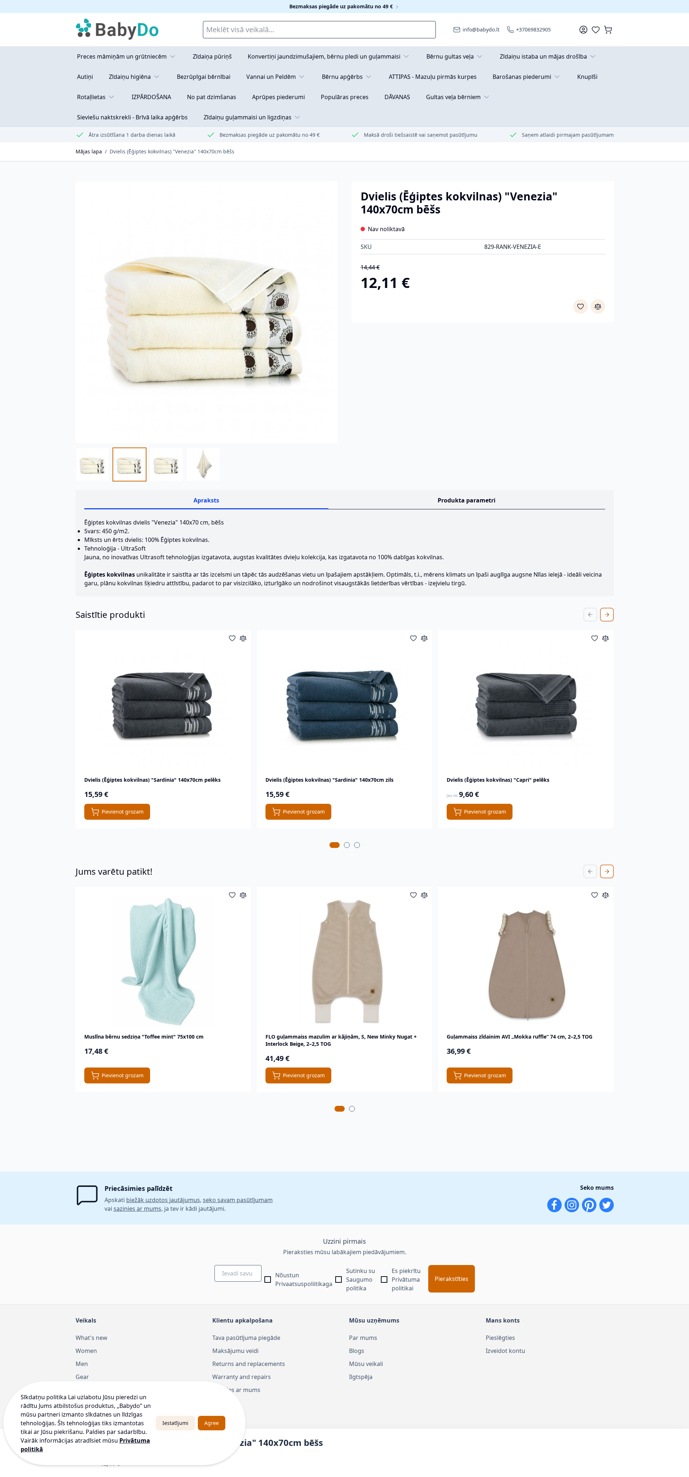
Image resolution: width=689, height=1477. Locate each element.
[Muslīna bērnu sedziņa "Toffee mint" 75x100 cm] (163, 961)
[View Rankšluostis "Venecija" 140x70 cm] (203, 464)
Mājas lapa (89, 151)
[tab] (334, 845)
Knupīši (587, 77)
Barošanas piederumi (522, 77)
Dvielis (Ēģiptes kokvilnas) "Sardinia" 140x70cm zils (329, 779)
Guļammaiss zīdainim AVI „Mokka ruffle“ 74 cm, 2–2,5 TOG (519, 1036)
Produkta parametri (467, 500)
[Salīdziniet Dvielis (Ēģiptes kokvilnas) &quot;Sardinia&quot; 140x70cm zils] (424, 638)
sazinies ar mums (137, 1209)
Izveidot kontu (505, 1351)
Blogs (356, 1351)
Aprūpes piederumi (278, 97)
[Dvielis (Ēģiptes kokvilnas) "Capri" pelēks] (526, 704)
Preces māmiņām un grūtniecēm (122, 56)
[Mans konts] (583, 29)
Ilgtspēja (361, 1377)
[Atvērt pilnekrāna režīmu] (206, 312)
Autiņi (85, 77)
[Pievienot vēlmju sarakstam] (580, 306)
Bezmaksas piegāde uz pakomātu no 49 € (341, 6)
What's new (91, 1338)
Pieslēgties (500, 1338)
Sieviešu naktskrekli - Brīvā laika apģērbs (132, 117)
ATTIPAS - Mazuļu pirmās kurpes (433, 77)
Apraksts (206, 500)
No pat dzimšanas (211, 97)
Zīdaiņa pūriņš (212, 56)
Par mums (363, 1338)
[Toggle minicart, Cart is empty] (608, 29)
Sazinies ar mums (236, 1390)
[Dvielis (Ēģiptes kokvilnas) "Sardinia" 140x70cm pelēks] (163, 704)
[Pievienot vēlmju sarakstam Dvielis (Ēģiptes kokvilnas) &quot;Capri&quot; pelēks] (595, 638)
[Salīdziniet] (598, 306)
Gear (82, 1377)
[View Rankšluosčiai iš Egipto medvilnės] (166, 464)
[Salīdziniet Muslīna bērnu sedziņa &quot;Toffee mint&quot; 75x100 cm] (243, 895)
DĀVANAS (397, 97)
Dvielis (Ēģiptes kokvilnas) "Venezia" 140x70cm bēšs (172, 151)
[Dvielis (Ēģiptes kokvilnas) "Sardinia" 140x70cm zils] (344, 704)
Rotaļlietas (91, 97)
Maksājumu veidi (235, 1351)
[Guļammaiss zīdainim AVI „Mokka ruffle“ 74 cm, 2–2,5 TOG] (526, 961)
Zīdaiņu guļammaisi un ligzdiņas (248, 117)
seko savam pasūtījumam (238, 1200)
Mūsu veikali (366, 1364)
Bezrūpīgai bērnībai (203, 77)
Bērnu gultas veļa (450, 56)
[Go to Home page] (118, 29)
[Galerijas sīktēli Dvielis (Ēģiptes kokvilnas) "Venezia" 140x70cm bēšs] (148, 464)
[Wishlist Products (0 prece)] (595, 29)
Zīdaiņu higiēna (130, 77)
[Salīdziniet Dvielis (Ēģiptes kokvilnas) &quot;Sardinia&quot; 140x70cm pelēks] (243, 638)
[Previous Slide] (590, 614)
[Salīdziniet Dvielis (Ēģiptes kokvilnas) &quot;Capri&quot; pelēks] (605, 638)
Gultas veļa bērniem (453, 97)
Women (86, 1351)
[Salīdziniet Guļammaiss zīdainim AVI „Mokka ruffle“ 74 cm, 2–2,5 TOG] (605, 895)
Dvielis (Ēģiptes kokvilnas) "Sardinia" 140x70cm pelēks (152, 779)
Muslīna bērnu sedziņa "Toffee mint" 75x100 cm (144, 1036)
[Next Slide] (607, 614)
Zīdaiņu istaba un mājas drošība (543, 56)
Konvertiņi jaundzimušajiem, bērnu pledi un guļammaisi (324, 56)
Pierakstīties (451, 1279)
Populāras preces (345, 97)
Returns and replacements (248, 1364)
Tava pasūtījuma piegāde (246, 1338)
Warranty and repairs (241, 1377)
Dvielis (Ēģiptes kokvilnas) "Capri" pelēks (498, 779)
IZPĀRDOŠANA (151, 97)
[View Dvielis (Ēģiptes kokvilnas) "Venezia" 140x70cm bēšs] (93, 464)
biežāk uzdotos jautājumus (163, 1200)
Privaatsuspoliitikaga (303, 1284)
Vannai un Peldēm (271, 77)
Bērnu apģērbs (342, 77)
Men (82, 1364)
